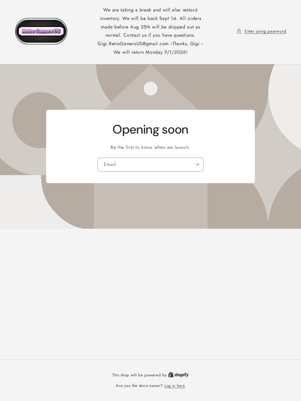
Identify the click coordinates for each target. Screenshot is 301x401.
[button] (261, 31)
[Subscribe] (196, 164)
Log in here (174, 385)
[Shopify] (178, 375)
